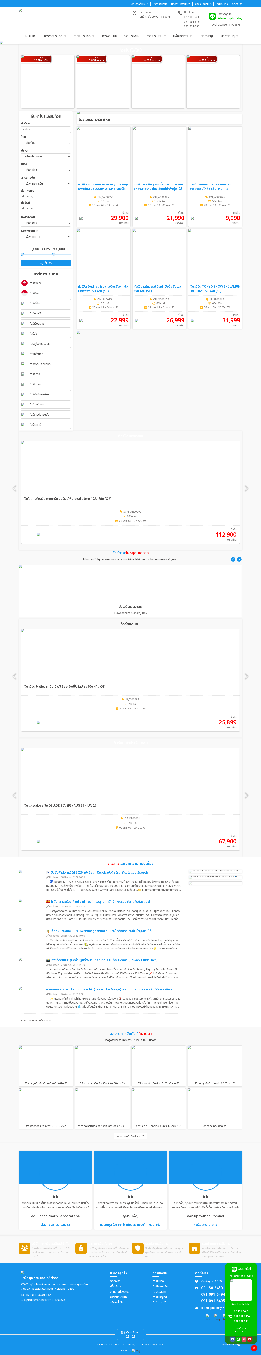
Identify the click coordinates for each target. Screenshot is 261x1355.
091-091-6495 (192, 26)
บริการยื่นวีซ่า (117, 1302)
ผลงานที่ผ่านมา (118, 1297)
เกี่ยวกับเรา (116, 1286)
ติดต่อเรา (115, 1281)
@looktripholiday (230, 18)
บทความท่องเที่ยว (119, 1292)
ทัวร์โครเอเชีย (160, 1286)
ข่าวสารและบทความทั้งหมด (35, 1020)
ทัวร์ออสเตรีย (159, 1302)
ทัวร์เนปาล (158, 1281)
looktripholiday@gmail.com (219, 1308)
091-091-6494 (192, 22)
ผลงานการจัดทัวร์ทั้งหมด (129, 1136)
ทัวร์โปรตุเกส (159, 1297)
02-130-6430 (192, 17)
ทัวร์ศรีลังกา (159, 1292)
